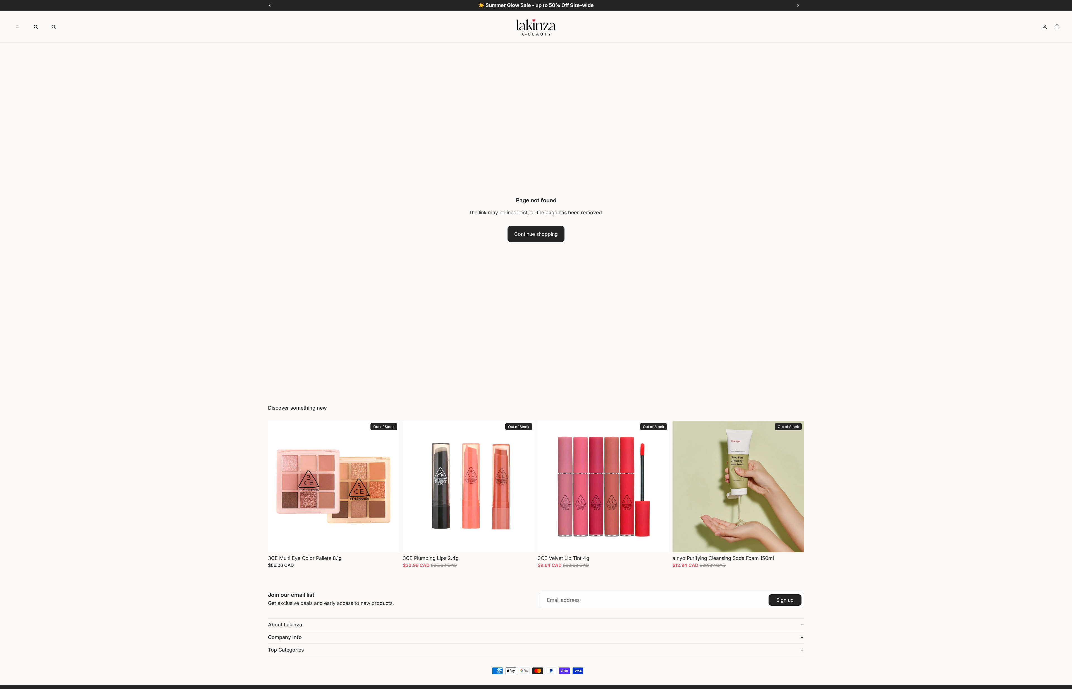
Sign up (785, 600)
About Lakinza (285, 625)
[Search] (36, 27)
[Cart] (1057, 27)
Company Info (285, 637)
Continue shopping (536, 234)
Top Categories (286, 650)
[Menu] (17, 26)
